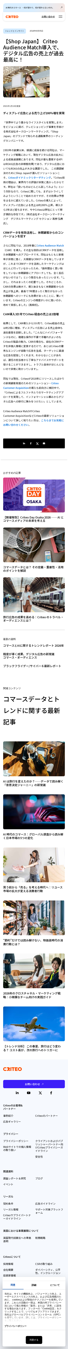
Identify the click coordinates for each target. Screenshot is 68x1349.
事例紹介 (8, 1116)
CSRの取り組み (44, 1264)
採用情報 (8, 1264)
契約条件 (8, 1203)
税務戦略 (40, 1238)
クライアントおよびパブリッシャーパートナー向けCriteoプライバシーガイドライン (49, 1146)
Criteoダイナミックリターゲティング (29, 177)
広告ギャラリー (12, 1121)
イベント (8, 1184)
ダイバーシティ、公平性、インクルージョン (48, 1271)
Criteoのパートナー (46, 1116)
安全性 (39, 1156)
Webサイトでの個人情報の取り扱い (17, 1148)
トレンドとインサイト (14, 31)
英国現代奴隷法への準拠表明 (17, 1239)
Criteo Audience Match (50, 245)
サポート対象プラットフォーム (49, 1211)
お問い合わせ (48, 16)
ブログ (39, 1178)
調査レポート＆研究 (14, 1178)
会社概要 (8, 1270)
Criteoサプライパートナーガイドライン (17, 1216)
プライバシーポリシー (15, 1141)
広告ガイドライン (45, 1203)
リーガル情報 (10, 1209)
